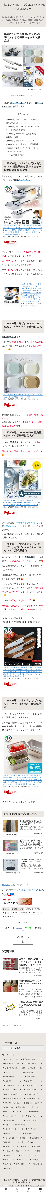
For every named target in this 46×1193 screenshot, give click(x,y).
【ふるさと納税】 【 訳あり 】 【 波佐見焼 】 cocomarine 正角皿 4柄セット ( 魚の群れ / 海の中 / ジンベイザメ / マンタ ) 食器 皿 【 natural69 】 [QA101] (22, 502)
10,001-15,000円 (21, 913)
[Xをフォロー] (23, 941)
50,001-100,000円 (11, 916)
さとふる (8, 913)
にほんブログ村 (28, 890)
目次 (20, 114)
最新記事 (6, 885)
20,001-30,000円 (36, 913)
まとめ (7, 909)
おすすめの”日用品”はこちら (16, 155)
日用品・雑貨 (18, 909)
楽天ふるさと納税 (33, 909)
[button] (39, 928)
